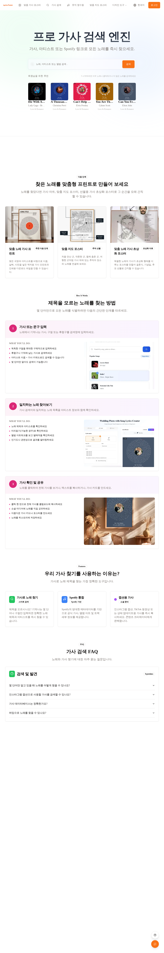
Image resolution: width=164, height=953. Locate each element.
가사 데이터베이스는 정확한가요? (28, 703)
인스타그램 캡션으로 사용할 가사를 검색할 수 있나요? (39, 694)
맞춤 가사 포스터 (32, 5)
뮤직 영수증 (78, 5)
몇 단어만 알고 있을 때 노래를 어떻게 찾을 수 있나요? (39, 685)
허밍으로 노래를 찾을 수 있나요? (27, 712)
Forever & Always (37, 98)
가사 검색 (56, 5)
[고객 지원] (155, 935)
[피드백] (155, 944)
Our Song (37, 97)
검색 (128, 64)
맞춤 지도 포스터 (98, 5)
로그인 (154, 5)
